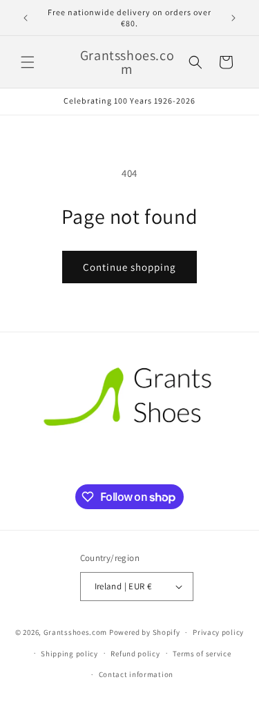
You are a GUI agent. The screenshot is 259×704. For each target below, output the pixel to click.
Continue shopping (129, 267)
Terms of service (202, 653)
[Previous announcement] (25, 18)
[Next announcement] (233, 18)
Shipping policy (69, 653)
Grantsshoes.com (76, 632)
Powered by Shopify (144, 632)
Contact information (136, 674)
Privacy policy (218, 632)
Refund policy (135, 653)
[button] (27, 62)
